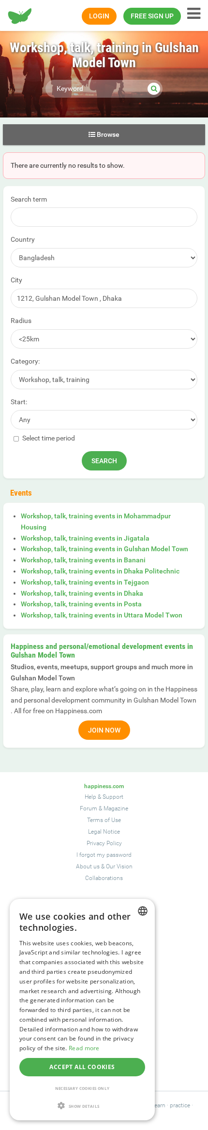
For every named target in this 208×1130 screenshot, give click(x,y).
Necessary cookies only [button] (82, 1088)
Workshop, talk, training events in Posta (81, 604)
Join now (104, 730)
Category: (25, 361)
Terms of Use (104, 820)
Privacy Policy (104, 843)
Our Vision (119, 866)
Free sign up (152, 16)
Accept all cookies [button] (82, 1067)
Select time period (48, 438)
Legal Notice (104, 831)
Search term (29, 199)
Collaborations (104, 878)
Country (23, 239)
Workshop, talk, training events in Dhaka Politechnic (100, 571)
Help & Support (104, 796)
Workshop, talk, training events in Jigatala (85, 538)
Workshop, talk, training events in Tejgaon (85, 582)
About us (88, 866)
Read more (84, 1048)
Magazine (116, 808)
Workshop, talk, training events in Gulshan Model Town (104, 549)
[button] (82, 1106)
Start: (19, 402)
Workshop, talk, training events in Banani (83, 560)
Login (99, 16)
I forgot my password (104, 854)
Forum (88, 808)
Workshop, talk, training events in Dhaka (82, 593)
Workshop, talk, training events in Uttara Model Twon (101, 615)
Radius (21, 320)
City (16, 280)
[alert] (82, 1009)
